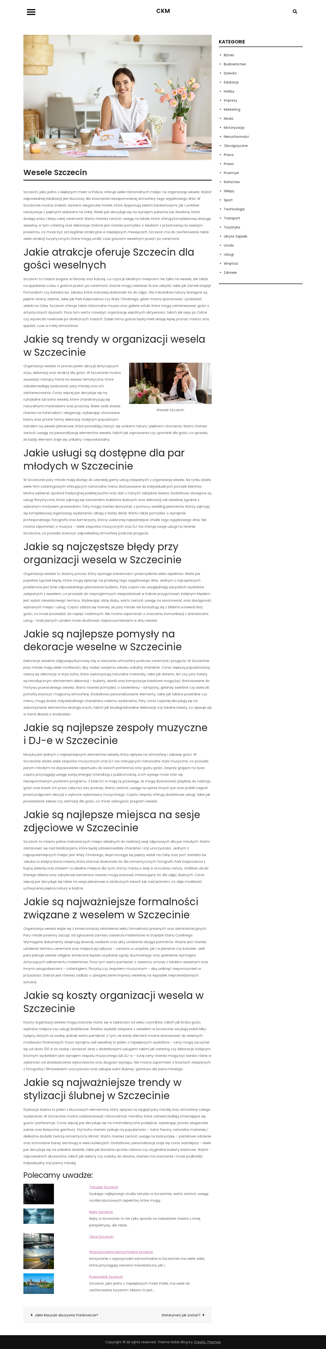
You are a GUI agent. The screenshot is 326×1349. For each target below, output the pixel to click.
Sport (228, 200)
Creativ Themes (207, 1342)
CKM (163, 11)
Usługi (229, 254)
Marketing (232, 109)
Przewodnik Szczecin (106, 1276)
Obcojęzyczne (236, 145)
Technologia (234, 209)
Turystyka (232, 227)
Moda (228, 118)
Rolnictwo (232, 182)
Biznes (229, 55)
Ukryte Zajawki (235, 236)
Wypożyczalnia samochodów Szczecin (121, 1252)
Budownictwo (235, 64)
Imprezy (230, 100)
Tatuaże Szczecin (103, 1187)
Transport (232, 218)
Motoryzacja (234, 127)
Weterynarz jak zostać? (181, 1315)
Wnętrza (231, 263)
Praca (228, 154)
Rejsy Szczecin (101, 1211)
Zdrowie (230, 272)
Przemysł (231, 173)
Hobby (229, 91)
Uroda (229, 245)
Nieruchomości (236, 136)
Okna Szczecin (101, 1236)
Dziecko (230, 73)
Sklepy (229, 191)
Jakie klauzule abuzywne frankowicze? (66, 1315)
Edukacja (231, 82)
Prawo (229, 163)
